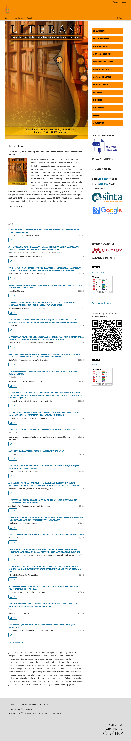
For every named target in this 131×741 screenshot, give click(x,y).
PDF (13, 240)
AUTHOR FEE (98, 107)
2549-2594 (103, 179)
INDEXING (97, 100)
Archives (19, 18)
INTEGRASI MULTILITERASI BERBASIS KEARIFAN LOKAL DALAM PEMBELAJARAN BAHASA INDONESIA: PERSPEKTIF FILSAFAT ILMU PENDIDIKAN (43, 413)
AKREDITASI (98, 123)
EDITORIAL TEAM (100, 84)
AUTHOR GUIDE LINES (103, 54)
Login (124, 2)
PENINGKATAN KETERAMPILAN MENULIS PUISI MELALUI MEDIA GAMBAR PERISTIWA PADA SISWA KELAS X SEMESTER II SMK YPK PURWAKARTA (45, 518)
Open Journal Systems (101, 303)
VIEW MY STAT (98, 272)
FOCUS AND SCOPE (101, 38)
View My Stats (98, 364)
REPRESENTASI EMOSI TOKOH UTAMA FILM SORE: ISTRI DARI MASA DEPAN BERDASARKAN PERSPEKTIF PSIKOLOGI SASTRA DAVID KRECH (41, 303)
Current (8, 18)
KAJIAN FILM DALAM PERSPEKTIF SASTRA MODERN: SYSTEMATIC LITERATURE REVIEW (46, 534)
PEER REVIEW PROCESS (103, 61)
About (29, 18)
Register (116, 2)
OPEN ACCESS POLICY (102, 69)
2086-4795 (103, 184)
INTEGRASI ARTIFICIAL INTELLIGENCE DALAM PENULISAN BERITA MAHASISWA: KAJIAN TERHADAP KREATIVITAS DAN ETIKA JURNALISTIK (43, 250)
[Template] (104, 154)
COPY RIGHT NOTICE (102, 77)
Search (121, 18)
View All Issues (14, 642)
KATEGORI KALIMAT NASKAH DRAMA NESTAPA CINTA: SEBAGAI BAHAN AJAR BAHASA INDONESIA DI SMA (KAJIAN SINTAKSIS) (42, 606)
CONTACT (97, 115)
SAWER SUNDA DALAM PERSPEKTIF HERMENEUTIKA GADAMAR (36, 451)
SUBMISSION (99, 31)
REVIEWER (97, 92)
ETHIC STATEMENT (101, 46)
